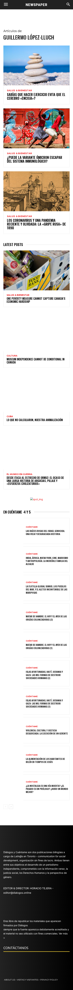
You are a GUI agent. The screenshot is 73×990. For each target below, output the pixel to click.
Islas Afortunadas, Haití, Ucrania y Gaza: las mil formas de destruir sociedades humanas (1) (44, 703)
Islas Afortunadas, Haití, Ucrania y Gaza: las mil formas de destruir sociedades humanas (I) (44, 675)
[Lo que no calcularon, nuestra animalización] (36, 392)
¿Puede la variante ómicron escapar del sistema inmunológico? (34, 159)
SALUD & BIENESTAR (19, 91)
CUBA (10, 416)
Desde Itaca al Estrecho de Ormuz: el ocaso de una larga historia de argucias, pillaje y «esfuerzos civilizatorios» (35, 481)
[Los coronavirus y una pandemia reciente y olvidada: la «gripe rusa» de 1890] (36, 191)
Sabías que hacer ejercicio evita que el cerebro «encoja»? (36, 96)
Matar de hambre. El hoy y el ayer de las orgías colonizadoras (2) (46, 617)
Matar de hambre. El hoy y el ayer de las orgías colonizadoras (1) (46, 646)
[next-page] (11, 807)
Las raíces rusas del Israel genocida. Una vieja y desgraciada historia (45, 532)
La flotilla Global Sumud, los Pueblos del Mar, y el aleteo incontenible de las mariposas (46, 589)
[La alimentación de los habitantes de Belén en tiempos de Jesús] (13, 759)
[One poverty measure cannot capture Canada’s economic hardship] (36, 270)
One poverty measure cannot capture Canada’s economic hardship (36, 300)
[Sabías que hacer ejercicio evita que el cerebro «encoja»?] (36, 65)
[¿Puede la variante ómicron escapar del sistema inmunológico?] (36, 128)
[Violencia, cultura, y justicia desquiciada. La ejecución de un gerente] (13, 730)
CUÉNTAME (32, 527)
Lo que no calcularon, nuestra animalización (35, 420)
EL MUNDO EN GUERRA (19, 474)
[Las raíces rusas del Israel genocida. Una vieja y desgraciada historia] (13, 531)
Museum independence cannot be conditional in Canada (36, 360)
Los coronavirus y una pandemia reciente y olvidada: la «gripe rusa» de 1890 (36, 224)
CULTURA (12, 356)
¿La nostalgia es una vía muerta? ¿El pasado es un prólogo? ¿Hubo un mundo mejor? (47, 789)
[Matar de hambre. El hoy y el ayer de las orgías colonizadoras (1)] (13, 645)
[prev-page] (5, 807)
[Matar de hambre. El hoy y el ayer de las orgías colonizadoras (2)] (13, 616)
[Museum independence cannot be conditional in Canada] (36, 331)
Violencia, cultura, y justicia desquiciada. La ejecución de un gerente (47, 731)
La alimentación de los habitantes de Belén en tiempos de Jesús (45, 760)
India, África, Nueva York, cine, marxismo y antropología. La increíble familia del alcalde (47, 561)
